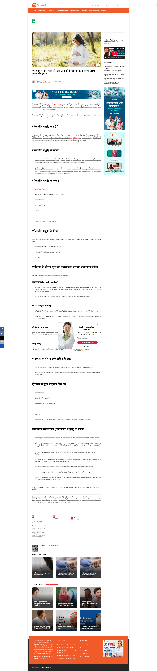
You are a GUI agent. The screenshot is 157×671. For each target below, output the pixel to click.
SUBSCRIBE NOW (87, 343)
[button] (86, 328)
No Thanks (87, 346)
